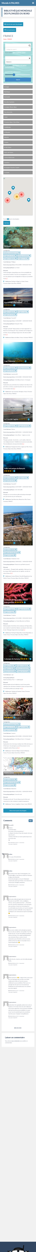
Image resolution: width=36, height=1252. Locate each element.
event (23, 52)
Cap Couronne (9, 361)
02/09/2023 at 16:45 (14, 859)
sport (14, 52)
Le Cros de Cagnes (11, 419)
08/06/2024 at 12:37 (14, 990)
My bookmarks (10, 30)
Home (4, 39)
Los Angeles (16, 65)
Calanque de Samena (12, 659)
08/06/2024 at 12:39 (14, 1016)
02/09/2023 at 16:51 (14, 884)
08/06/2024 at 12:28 (14, 944)
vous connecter (15, 1041)
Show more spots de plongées (18, 810)
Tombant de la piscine (12, 540)
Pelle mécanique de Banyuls (14, 468)
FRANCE (9, 39)
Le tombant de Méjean (12, 715)
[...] (6, 278)
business (18, 52)
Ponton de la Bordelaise (13, 302)
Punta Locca (9, 773)
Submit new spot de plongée (14, 24)
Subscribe (18, 1028)
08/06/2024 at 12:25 (14, 915)
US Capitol (23, 65)
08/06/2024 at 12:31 (14, 963)
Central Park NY (9, 67)
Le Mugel (7, 246)
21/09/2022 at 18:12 (14, 842)
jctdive (10, 854)
